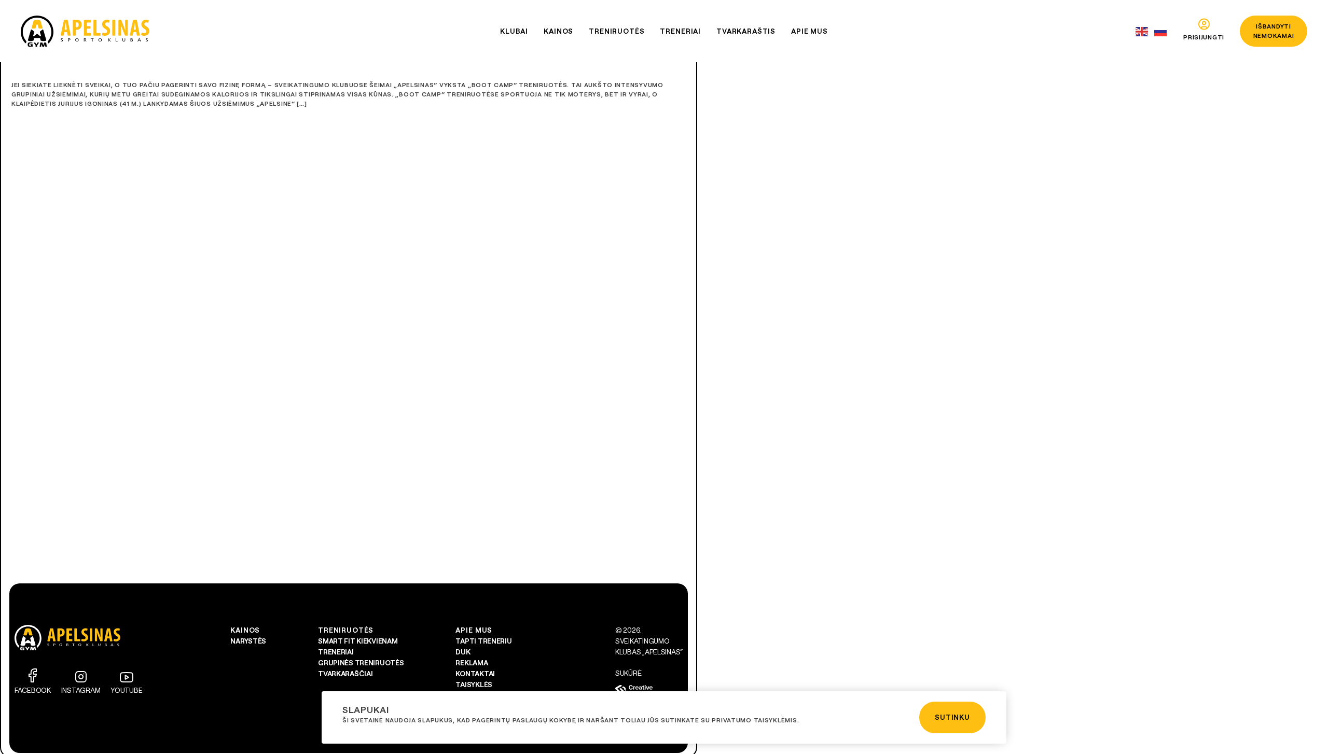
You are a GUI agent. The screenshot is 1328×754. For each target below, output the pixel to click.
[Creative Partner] (649, 690)
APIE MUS (473, 630)
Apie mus (809, 31)
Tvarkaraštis (746, 31)
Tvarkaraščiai (345, 673)
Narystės (248, 641)
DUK (462, 652)
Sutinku (952, 717)
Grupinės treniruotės (361, 662)
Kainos (558, 31)
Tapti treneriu (483, 641)
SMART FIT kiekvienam (357, 641)
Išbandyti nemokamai (1273, 30)
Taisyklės (473, 684)
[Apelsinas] (85, 31)
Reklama (471, 662)
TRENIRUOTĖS (346, 630)
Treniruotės (616, 31)
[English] (1142, 31)
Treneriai (680, 31)
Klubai (514, 31)
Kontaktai (474, 673)
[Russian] (1161, 31)
